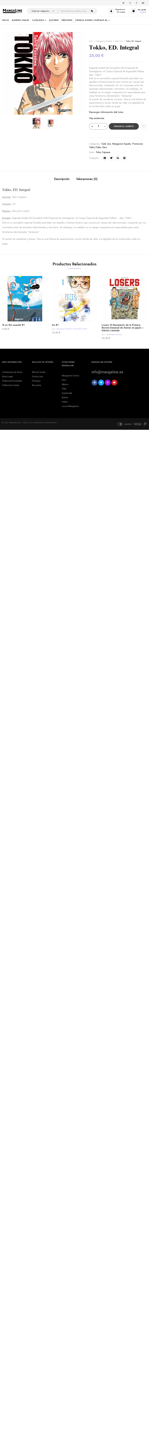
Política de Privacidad (12, 381)
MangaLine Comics (70, 375)
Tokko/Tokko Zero (98, 147)
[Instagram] (108, 382)
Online (65, 402)
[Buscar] (92, 11)
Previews (36, 381)
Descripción (62, 179)
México (65, 384)
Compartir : (94, 158)
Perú (64, 380)
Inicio (91, 41)
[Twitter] (111, 158)
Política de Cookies (10, 385)
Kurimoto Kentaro (64, 329)
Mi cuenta (36, 385)
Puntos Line (37, 376)
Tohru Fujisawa (103, 152)
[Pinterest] (124, 158)
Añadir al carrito (124, 126)
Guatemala (67, 393)
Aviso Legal (7, 376)
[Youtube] (114, 382)
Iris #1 (55, 325)
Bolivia (65, 397)
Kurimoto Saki (80, 329)
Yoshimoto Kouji (114, 334)
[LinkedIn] (117, 158)
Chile (64, 389)
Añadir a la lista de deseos (143, 126)
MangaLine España (104, 41)
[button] (139, 11)
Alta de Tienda (38, 372)
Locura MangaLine (70, 406)
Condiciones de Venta (12, 372)
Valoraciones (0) (86, 179)
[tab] (62, 179)
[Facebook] (104, 158)
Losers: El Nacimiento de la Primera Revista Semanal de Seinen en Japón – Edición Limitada (123, 327)
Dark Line (119, 41)
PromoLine (137, 143)
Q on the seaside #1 (13, 325)
